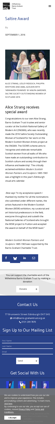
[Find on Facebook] (10, 385)
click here (8, 403)
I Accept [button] (12, 417)
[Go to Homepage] (12, 6)
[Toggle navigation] (50, 6)
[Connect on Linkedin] (33, 385)
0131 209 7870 (28, 321)
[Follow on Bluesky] (21, 385)
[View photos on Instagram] (45, 385)
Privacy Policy (24, 409)
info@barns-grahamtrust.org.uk (28, 318)
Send (20, 361)
